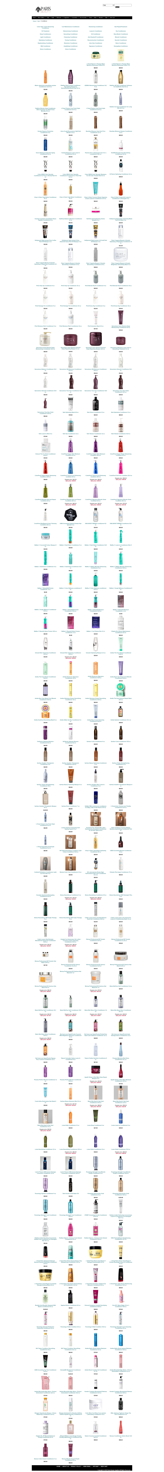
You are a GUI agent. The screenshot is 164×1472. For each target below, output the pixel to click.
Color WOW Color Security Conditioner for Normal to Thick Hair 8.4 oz (70, 176)
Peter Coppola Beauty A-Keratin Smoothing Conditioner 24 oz (95, 264)
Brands (101, 17)
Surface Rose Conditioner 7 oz (71, 806)
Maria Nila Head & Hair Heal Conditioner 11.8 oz (121, 1102)
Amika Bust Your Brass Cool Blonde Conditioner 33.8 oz (45, 699)
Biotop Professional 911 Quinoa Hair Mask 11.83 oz (120, 965)
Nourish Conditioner (121, 40)
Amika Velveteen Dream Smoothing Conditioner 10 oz (70, 699)
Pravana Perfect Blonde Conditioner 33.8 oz (70, 1080)
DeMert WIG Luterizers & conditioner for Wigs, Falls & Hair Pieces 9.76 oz (95, 806)
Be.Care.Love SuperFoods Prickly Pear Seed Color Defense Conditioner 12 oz (95, 1034)
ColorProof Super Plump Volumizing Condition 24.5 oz (45, 476)
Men (95, 17)
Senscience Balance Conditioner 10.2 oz (45, 370)
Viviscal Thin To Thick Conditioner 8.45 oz (45, 454)
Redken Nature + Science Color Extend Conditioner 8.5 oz (70, 1238)
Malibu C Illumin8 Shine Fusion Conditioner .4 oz (70, 632)
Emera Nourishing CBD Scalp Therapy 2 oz (45, 918)
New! (34, 17)
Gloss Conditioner (70, 49)
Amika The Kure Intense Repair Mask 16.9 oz (121, 699)
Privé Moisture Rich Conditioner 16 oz (70, 326)
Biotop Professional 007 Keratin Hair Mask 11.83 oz (45, 961)
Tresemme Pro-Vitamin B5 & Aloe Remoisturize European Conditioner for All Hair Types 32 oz (95, 829)
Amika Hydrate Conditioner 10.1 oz (121, 720)
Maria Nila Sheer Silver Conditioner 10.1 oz (121, 1010)
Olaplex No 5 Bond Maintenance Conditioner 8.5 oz (120, 632)
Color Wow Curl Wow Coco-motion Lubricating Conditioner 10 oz (95, 1413)
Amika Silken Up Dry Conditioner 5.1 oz (70, 720)
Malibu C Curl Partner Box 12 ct (96, 631)
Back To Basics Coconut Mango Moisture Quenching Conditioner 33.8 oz (121, 829)
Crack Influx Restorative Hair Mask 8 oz (45, 1102)
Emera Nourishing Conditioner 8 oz (70, 895)
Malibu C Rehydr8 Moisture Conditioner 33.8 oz (96, 610)
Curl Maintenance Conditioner (70, 26)
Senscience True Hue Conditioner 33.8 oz (96, 391)
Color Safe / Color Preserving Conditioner (45, 27)
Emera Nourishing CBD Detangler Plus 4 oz (121, 895)
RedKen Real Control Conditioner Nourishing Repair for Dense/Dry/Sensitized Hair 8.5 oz (70, 87)
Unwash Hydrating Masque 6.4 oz (96, 652)
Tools (90, 17)
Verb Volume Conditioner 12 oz (96, 433)
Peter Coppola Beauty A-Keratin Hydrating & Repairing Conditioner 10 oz (121, 242)
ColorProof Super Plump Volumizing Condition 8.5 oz (120, 454)
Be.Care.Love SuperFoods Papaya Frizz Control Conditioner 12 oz (45, 1058)
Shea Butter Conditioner (121, 34)
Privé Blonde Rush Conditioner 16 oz (121, 285)
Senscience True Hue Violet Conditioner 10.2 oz (121, 391)
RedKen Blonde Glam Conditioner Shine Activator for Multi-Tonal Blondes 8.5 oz (45, 110)
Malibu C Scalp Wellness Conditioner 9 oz (120, 588)
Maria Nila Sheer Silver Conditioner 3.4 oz (96, 1010)
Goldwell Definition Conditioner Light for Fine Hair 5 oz (45, 872)
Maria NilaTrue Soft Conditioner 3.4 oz (121, 986)
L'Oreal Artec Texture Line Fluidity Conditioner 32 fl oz (121, 806)
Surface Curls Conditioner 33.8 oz (121, 741)
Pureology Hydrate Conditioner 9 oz (45, 1193)
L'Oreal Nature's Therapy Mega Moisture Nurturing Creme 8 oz (96, 64)
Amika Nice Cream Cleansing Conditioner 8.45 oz (95, 720)
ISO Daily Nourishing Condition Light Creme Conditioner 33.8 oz (71, 851)
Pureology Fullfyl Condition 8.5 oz (71, 1327)
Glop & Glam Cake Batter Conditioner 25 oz (71, 197)
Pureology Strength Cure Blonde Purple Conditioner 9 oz (95, 1172)
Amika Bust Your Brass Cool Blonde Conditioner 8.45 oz (120, 677)
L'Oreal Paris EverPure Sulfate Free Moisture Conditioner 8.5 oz (95, 1284)
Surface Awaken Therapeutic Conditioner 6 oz (45, 763)
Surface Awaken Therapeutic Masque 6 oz (120, 785)
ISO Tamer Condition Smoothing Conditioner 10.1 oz (70, 1349)
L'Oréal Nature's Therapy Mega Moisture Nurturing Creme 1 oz (121, 64)
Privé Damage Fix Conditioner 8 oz (45, 306)
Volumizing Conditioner (96, 26)
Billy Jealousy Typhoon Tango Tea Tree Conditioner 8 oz (121, 1413)
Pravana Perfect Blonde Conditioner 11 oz (45, 1080)
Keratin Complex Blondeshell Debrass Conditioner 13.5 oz (96, 1392)
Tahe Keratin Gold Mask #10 (70, 1193)
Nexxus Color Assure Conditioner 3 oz (45, 1458)
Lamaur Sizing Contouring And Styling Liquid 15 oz (70, 828)
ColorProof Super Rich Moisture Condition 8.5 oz (70, 454)
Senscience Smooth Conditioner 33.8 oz (45, 391)
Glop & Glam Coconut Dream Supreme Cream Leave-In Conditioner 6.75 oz (95, 198)
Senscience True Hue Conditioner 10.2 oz (70, 391)
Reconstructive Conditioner (96, 40)
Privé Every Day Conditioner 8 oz (95, 306)
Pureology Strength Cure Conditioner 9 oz (45, 1215)
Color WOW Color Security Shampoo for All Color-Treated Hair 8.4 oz (95, 175)
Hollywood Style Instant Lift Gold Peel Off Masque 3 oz (95, 241)
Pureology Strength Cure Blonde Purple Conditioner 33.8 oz (120, 1172)
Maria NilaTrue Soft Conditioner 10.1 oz (45, 1010)
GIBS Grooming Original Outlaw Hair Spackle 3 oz (70, 524)
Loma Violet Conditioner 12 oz (96, 1149)
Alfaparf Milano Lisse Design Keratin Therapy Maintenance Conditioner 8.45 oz (70, 1437)
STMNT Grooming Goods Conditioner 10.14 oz (96, 1215)
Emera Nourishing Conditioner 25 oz (95, 895)
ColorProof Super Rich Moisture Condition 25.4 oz (95, 454)
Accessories (83, 17)
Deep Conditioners (45, 34)
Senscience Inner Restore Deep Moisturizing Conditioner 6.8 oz (121, 326)
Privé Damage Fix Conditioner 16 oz (70, 306)
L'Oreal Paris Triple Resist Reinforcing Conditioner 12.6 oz (121, 1284)
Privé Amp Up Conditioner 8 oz (45, 285)
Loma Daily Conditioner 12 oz (70, 1125)
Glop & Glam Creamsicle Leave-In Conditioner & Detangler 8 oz (121, 198)
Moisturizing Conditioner (70, 31)
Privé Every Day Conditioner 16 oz (121, 306)
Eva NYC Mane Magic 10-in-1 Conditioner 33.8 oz (120, 1306)
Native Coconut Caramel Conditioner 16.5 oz (96, 1436)
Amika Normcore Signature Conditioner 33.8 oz (96, 677)
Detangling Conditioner (121, 46)
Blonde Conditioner (121, 37)
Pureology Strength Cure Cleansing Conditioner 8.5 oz (120, 1327)
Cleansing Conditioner (70, 37)
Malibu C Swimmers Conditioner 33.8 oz (70, 567)
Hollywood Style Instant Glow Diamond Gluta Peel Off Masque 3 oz (70, 241)
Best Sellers (41, 17)
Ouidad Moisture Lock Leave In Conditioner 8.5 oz (70, 153)
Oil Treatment (45, 31)
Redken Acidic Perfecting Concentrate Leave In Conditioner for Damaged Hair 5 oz (121, 1216)
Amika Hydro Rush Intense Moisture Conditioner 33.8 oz (120, 1349)
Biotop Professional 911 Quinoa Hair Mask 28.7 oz (70, 972)
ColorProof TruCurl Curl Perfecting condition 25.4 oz (96, 476)
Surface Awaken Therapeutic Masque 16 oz (45, 806)
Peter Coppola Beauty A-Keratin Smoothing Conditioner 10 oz (70, 264)
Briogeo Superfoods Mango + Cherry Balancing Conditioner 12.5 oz (45, 1413)
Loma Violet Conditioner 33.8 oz (120, 1149)
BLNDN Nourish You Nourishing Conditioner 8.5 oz (120, 153)
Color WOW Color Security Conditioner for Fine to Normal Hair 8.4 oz (45, 176)
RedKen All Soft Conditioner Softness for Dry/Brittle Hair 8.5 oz (121, 86)
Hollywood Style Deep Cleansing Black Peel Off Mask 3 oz (120, 219)
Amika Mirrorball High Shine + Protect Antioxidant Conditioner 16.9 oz (45, 1392)
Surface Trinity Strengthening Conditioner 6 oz (120, 763)
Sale (106, 17)
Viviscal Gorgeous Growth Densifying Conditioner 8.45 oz (96, 1306)
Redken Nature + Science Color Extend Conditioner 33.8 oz (95, 1238)
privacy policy (76, 1466)
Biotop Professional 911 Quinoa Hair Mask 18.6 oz (45, 986)
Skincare (58, 17)
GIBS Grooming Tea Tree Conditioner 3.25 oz (45, 1370)
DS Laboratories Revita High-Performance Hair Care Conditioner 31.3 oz (95, 873)
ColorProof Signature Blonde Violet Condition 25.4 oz (120, 500)
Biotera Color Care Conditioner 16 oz (70, 872)
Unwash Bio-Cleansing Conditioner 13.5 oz (45, 653)
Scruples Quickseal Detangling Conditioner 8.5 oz (45, 895)
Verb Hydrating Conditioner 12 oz (121, 412)
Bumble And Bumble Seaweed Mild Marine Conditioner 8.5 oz (45, 1306)
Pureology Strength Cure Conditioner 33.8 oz (71, 1215)
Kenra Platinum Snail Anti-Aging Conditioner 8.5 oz (45, 153)
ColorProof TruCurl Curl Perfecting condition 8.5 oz (70, 476)
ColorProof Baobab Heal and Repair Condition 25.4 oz (70, 500)
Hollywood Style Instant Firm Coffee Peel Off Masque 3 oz (45, 241)
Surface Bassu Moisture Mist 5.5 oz (70, 1101)
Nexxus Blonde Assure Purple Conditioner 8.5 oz (70, 1459)
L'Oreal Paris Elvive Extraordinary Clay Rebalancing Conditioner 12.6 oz (70, 1261)
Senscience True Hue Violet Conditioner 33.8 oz (45, 412)
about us (65, 1466)
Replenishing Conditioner (45, 43)
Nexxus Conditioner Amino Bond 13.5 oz (121, 1436)
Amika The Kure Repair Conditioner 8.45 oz (120, 653)
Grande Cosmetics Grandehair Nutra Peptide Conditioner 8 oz (45, 219)
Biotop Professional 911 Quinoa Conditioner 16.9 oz (95, 965)
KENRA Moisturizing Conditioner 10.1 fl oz (96, 86)
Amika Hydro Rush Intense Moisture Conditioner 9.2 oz (95, 1349)
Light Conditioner (45, 37)
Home (34, 21)
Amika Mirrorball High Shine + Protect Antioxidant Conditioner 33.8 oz (71, 1392)
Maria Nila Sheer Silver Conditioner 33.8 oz (45, 1034)
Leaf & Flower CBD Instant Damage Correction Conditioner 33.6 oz (70, 1172)
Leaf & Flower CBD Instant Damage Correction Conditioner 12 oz (45, 1172)
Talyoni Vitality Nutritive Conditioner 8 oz (96, 1058)
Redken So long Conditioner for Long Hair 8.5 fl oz (121, 107)
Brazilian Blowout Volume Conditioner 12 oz (121, 132)
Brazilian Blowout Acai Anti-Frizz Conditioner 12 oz (95, 132)
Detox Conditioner (45, 49)
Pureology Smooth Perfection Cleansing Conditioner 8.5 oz (45, 1327)
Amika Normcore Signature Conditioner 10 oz (71, 677)
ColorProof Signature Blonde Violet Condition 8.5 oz (95, 500)
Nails (52, 17)
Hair (48, 17)
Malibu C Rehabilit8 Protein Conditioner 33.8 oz (71, 610)
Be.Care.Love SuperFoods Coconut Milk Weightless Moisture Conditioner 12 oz (71, 1035)
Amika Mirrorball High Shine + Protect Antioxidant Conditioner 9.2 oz (121, 1370)
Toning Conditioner (70, 40)
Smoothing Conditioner (71, 34)
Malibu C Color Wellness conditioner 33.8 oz (95, 588)
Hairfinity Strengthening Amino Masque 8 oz (95, 219)
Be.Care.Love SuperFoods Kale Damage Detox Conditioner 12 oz (121, 1034)
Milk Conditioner (45, 46)
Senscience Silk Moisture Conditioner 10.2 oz (71, 370)
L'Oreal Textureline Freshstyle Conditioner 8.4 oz (45, 847)
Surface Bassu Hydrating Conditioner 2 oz (96, 763)
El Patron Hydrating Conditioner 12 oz (121, 174)
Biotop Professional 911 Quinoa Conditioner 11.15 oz (70, 965)
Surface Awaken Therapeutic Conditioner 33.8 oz (70, 763)
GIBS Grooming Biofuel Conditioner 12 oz (120, 851)
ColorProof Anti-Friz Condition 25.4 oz (120, 475)
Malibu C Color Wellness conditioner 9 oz (70, 588)
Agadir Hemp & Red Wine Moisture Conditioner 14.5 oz (121, 1080)
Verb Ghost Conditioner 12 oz (95, 412)
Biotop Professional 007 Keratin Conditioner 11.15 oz (120, 940)
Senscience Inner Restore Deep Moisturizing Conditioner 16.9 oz (45, 348)
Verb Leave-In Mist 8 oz (45, 433)
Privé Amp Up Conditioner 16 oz (70, 285)
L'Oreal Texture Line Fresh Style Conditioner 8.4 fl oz (70, 109)
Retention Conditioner (70, 43)
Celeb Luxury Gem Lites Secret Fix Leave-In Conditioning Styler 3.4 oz (120, 918)
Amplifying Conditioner (71, 46)
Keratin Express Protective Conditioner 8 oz (45, 132)
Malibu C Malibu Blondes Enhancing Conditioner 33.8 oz (120, 567)
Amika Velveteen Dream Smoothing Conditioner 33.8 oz (95, 699)
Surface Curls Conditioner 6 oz (96, 741)
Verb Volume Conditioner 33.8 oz (120, 433)
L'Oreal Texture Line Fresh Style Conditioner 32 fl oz (95, 109)
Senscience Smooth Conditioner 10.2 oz (121, 370)
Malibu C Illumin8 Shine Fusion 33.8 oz (45, 631)
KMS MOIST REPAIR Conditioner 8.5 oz (95, 524)
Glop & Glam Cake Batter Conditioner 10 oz (45, 198)
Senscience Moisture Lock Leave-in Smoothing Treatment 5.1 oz (120, 348)
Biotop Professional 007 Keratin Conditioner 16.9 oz (95, 940)
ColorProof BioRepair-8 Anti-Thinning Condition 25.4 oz (45, 524)
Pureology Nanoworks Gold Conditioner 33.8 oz (121, 1194)
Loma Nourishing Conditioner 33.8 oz (71, 1149)
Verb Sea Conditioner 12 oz (71, 433)
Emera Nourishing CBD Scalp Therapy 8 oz (70, 918)
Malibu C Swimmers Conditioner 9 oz (45, 566)
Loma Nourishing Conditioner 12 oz (45, 1149)
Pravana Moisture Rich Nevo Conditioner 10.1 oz (121, 1058)
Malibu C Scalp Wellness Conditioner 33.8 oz (45, 610)
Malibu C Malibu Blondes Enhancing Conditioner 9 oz (95, 567)
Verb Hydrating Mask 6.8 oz (71, 412)
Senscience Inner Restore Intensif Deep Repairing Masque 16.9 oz (96, 348)
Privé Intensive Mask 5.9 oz (96, 326)
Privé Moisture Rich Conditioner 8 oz (45, 326)
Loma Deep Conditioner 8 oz (95, 1125)
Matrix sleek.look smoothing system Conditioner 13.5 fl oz (45, 86)
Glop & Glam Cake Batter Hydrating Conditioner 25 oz (95, 851)
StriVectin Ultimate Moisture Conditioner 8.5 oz (45, 742)
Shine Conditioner (120, 43)
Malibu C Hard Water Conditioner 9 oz (71, 545)
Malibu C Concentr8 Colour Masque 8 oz (45, 545)
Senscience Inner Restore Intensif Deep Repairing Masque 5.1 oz (70, 348)
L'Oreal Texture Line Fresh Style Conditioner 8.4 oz (45, 824)
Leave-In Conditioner (95, 31)
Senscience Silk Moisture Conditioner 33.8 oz (96, 370)
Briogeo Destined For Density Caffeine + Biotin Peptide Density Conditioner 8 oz (70, 1414)
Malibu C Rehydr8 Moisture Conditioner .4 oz (121, 610)
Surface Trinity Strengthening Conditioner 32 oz (45, 785)
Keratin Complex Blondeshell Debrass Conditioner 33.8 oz (121, 1392)
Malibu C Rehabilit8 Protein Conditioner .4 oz (45, 588)
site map (96, 1466)
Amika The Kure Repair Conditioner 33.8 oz (45, 677)
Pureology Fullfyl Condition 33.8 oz (95, 1327)
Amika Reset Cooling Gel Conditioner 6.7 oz (96, 1370)
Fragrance (66, 17)
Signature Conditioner (95, 46)
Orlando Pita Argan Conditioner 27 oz (121, 872)
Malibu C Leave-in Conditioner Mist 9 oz (121, 545)
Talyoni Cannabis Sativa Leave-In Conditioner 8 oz (70, 1058)
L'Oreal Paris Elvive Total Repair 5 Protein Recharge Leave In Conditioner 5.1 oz (120, 1262)
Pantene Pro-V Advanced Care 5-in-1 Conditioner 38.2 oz (95, 153)
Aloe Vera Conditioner (95, 43)
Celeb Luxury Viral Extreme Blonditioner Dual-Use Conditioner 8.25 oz (45, 941)
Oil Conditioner (95, 34)
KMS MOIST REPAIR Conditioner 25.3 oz (121, 524)
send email (87, 1466)
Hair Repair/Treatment (120, 26)
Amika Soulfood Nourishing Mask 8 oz (45, 720)
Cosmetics (74, 17)
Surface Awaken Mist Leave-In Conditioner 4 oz (96, 785)
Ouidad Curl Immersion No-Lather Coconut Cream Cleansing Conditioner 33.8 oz (71, 941)
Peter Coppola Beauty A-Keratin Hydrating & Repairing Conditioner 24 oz (45, 264)
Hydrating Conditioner (45, 40)
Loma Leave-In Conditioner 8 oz (120, 1125)
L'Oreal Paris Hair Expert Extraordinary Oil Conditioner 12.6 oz (70, 1284)
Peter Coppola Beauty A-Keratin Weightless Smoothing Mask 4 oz (121, 264)
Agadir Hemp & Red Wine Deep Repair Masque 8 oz (96, 1077)
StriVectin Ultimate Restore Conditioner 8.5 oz (70, 742)
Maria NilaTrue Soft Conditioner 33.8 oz (70, 1010)
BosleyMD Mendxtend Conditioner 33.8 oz (70, 1370)
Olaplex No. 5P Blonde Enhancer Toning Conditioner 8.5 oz (45, 1436)
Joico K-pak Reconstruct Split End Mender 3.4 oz (70, 132)
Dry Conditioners (121, 31)
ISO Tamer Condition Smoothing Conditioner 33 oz (45, 1349)
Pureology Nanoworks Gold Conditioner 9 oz (96, 1194)
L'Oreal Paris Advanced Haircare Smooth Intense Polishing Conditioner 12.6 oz (45, 1262)
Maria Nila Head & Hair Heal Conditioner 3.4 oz (45, 1126)
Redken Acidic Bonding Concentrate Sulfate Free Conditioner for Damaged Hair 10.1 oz (45, 1239)
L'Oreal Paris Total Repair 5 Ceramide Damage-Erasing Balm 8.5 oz (45, 1284)
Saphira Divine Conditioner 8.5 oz (70, 1305)
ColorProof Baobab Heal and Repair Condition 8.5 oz (45, 500)
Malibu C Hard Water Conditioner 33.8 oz (96, 545)
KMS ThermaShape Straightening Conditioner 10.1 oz (121, 1238)
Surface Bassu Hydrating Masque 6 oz (70, 784)
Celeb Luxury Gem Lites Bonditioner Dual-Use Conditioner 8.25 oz (95, 918)
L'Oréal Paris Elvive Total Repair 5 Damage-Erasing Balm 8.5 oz (96, 1261)
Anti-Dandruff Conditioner (95, 37)
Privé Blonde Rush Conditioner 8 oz (95, 285)
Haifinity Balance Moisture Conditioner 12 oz (70, 219)
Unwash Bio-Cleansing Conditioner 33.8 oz (70, 653)
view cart (112, 17)
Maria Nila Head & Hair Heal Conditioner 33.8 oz (96, 1102)
